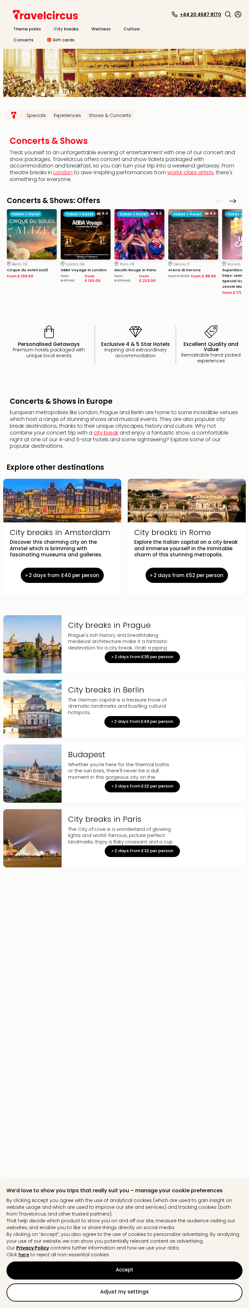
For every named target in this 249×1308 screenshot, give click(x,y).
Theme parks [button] (27, 29)
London (63, 172)
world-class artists (190, 172)
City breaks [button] (66, 29)
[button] (228, 14)
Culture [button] (132, 29)
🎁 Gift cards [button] (60, 40)
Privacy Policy (32, 1248)
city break (106, 432)
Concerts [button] (23, 40)
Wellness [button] (101, 29)
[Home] (13, 115)
